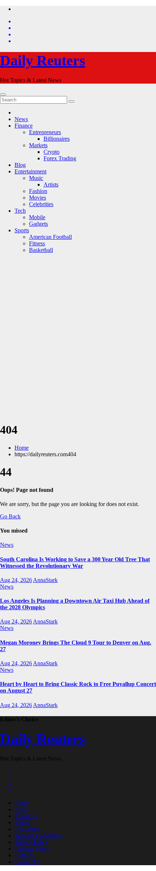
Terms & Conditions (38, 835)
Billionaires (57, 139)
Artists (51, 184)
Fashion (38, 191)
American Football (50, 237)
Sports (22, 230)
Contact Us (27, 862)
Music (36, 178)
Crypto (51, 152)
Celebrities (41, 204)
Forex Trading (60, 158)
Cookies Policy (32, 849)
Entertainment (30, 171)
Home (22, 448)
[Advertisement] (78, 337)
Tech (20, 211)
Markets (38, 145)
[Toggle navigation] (3, 94)
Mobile (37, 217)
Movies (37, 197)
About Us (26, 816)
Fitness (37, 243)
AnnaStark (45, 580)
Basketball (41, 250)
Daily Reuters (42, 60)
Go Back (10, 516)
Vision (22, 822)
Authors (24, 855)
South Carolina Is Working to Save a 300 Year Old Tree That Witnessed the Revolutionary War (75, 562)
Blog (20, 165)
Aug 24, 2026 (16, 580)
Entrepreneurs (45, 132)
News (21, 119)
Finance (24, 126)
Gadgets (38, 224)
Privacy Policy (31, 842)
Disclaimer (27, 829)
